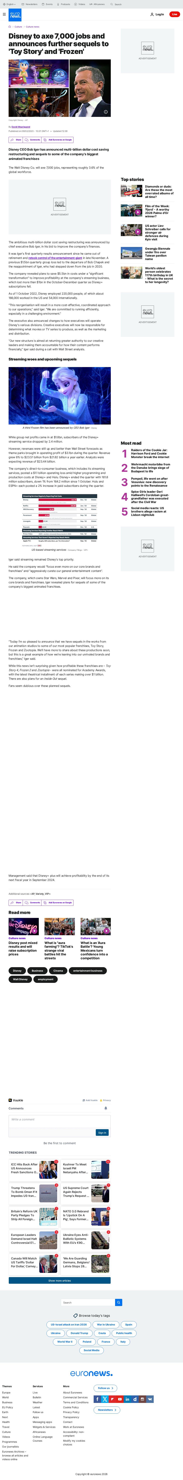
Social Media (91, 1350)
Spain (128, 1324)
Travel (5, 1426)
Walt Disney (20, 979)
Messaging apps (42, 1422)
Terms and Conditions (75, 1402)
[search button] (112, 4)
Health (6, 1422)
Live (174, 14)
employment (45, 979)
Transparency (71, 1417)
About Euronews (72, 1392)
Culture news (32, 27)
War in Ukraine (106, 1324)
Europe (6, 1392)
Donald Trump (79, 1333)
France (106, 1341)
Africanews (39, 1431)
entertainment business (87, 970)
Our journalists (10, 1446)
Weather (37, 1402)
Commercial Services (75, 1397)
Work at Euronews (73, 1426)
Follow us (38, 1412)
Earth (5, 1412)
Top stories (132, 179)
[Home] (10, 26)
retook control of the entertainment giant (55, 258)
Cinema (58, 970)
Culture (18, 27)
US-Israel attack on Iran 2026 (69, 1324)
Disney (17, 970)
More (66, 1386)
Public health (124, 1333)
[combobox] (130, 4)
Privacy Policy (71, 1412)
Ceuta (102, 1333)
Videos (6, 1436)
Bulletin (37, 1397)
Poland (87, 1341)
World (5, 1397)
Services (38, 1386)
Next (5, 1417)
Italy (123, 1341)
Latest (36, 1407)
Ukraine (55, 1333)
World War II (64, 1341)
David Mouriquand (21, 126)
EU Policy (7, 1407)
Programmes (9, 1441)
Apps (36, 1417)
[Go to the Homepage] (15, 15)
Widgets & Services (44, 1426)
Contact (67, 1422)
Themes (7, 1386)
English (10, 4)
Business (37, 970)
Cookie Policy (71, 1407)
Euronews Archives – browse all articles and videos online (15, 1455)
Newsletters (105, 1409)
